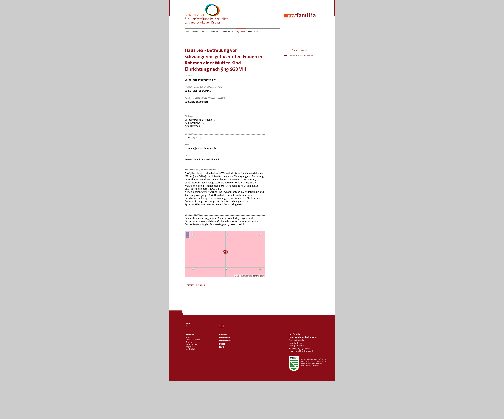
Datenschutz (225, 340)
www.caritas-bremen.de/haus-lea (203, 159)
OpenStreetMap (244, 275)
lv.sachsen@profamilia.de (301, 351)
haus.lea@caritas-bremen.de (200, 148)
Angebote (240, 31)
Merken (190, 285)
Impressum (224, 337)
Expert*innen (227, 31)
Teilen (202, 285)
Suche (222, 343)
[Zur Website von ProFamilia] (300, 15)
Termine (214, 31)
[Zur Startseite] (206, 13)
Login (222, 346)
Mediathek (253, 31)
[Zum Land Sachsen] (294, 363)
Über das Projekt (199, 31)
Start (187, 31)
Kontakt (223, 334)
